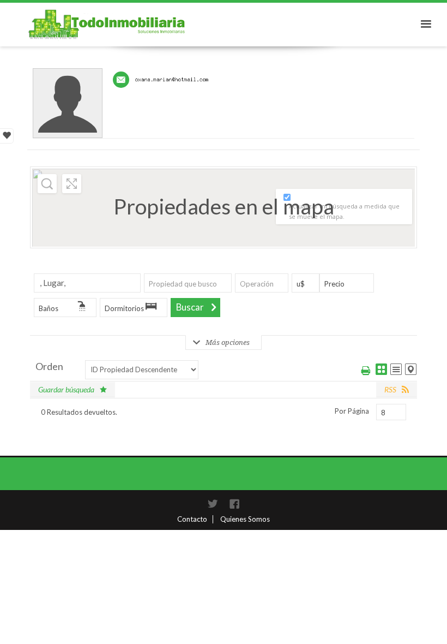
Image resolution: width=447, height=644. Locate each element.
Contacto (192, 519)
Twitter (212, 504)
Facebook (234, 504)
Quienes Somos (245, 519)
